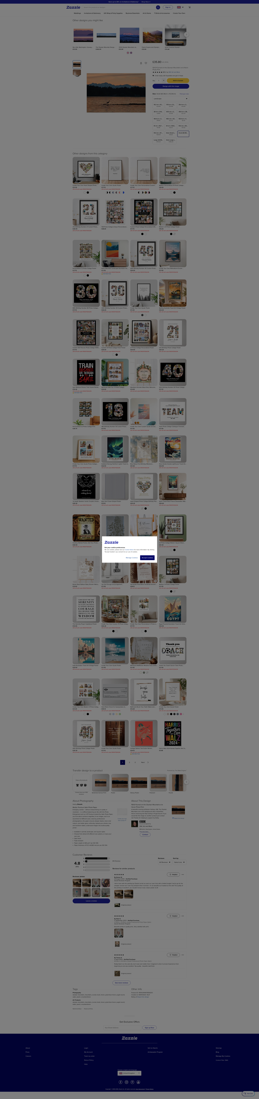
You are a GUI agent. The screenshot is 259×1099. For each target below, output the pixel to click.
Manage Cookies (132, 558)
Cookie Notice (129, 550)
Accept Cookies (147, 558)
